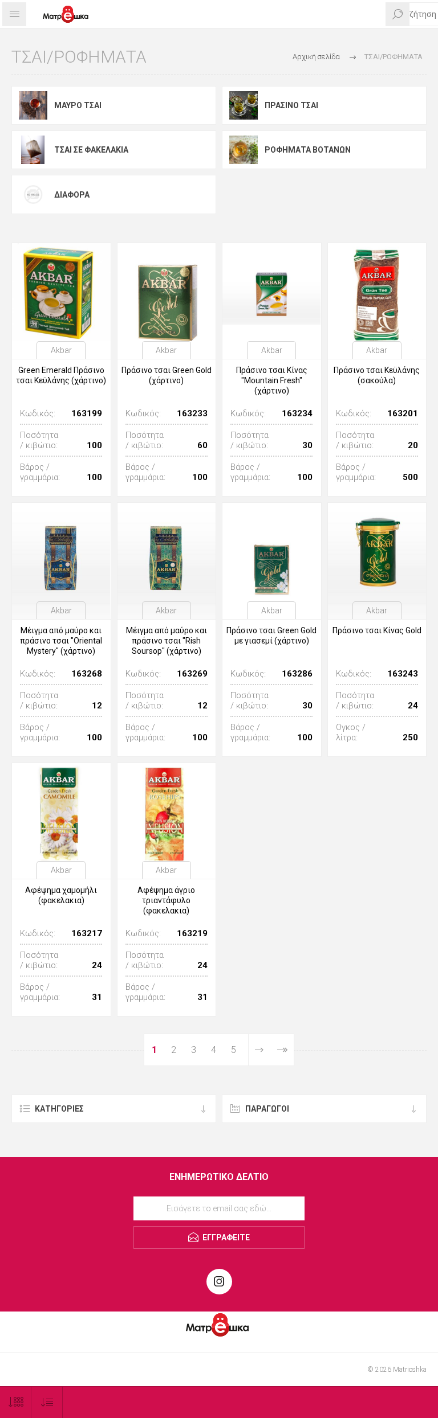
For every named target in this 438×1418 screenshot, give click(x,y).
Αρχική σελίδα (316, 56)
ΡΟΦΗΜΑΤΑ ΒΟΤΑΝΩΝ (308, 149)
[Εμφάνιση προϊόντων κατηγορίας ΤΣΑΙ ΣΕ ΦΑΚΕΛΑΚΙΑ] (33, 150)
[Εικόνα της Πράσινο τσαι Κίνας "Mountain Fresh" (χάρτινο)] (271, 292)
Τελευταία (282, 1049)
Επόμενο (259, 1049)
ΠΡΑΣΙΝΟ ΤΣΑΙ (291, 105)
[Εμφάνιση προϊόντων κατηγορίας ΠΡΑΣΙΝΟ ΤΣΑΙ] (243, 105)
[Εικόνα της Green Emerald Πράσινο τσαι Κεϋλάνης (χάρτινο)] (61, 292)
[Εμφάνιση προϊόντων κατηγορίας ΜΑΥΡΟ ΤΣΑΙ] (33, 105)
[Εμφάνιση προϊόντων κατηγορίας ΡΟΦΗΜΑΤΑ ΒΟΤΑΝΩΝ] (243, 150)
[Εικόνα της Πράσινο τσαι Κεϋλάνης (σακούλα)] (377, 292)
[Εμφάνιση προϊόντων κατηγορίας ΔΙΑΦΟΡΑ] (33, 194)
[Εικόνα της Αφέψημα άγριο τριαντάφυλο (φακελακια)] (166, 812)
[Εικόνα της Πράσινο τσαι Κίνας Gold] (377, 552)
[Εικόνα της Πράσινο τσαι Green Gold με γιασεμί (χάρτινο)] (271, 552)
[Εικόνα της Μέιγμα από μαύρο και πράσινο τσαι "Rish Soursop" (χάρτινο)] (166, 552)
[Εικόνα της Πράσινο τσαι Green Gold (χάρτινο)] (166, 292)
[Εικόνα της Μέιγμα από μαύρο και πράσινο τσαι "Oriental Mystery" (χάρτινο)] (61, 552)
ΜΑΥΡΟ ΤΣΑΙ (78, 105)
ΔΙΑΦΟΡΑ (72, 194)
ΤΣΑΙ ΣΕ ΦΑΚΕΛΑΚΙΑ (91, 149)
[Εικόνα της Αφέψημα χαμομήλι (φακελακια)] (61, 812)
